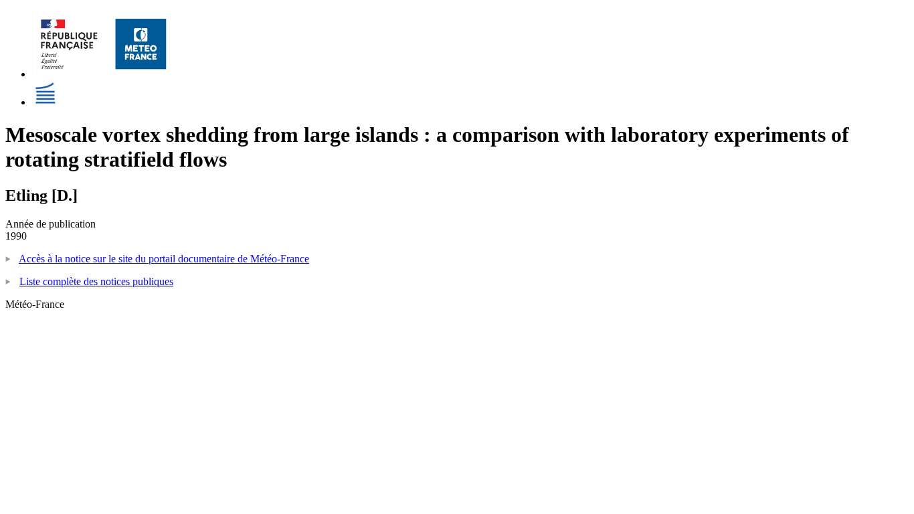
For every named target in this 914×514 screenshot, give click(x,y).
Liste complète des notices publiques (96, 281)
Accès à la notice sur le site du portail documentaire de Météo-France (164, 258)
